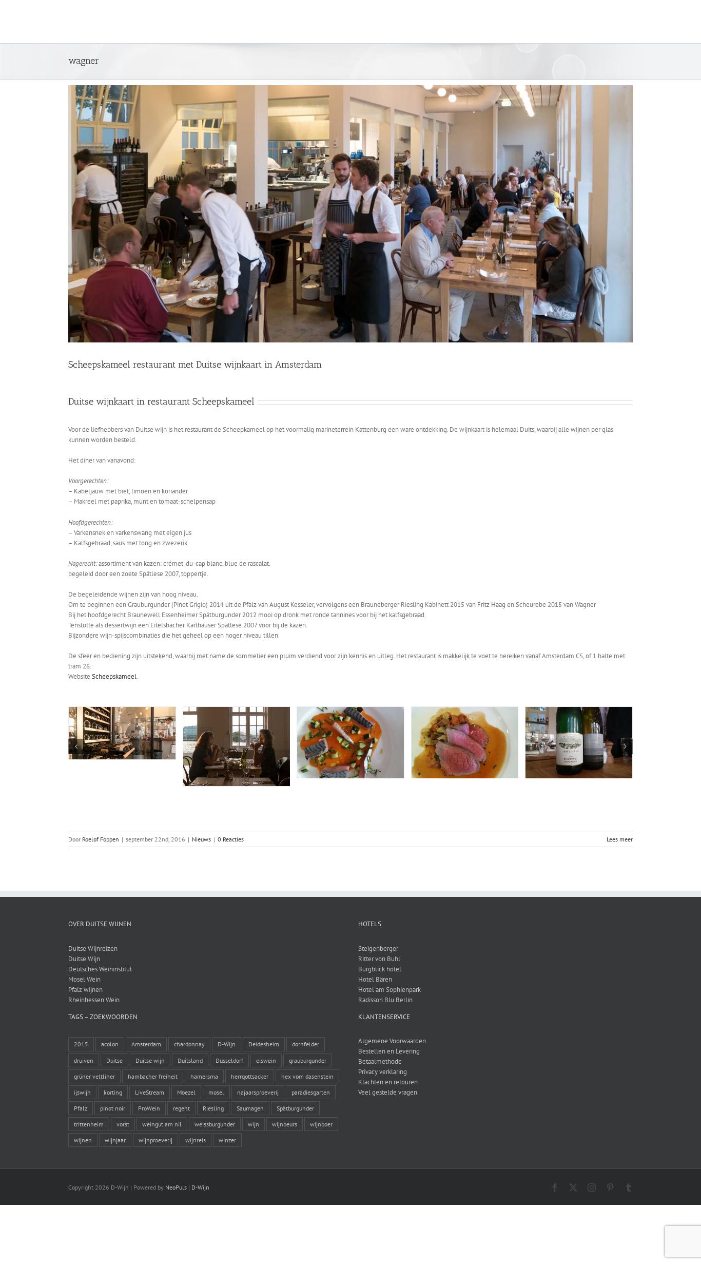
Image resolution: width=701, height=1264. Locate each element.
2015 (81, 1044)
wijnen (83, 1140)
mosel (216, 1092)
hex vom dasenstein (307, 1076)
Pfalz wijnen (85, 989)
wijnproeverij (155, 1140)
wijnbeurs (284, 1124)
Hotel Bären (375, 979)
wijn (253, 1124)
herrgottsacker (249, 1076)
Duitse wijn (150, 1060)
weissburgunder (214, 1124)
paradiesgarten (310, 1092)
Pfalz (80, 1108)
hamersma (204, 1076)
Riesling (213, 1108)
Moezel (186, 1092)
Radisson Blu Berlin (385, 999)
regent (181, 1108)
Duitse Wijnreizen (93, 948)
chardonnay (189, 1044)
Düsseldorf (229, 1060)
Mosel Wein (84, 979)
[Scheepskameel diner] (465, 711)
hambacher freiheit (153, 1076)
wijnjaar (115, 1140)
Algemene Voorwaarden (392, 1041)
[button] (616, 21)
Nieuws (201, 839)
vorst (122, 1124)
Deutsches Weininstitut (100, 969)
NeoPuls (176, 1187)
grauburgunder (307, 1060)
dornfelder (305, 1044)
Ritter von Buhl (379, 958)
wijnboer (321, 1124)
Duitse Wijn (84, 958)
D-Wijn (227, 1044)
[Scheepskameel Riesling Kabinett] (578, 711)
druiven (83, 1060)
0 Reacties (231, 839)
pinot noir (112, 1108)
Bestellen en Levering (389, 1051)
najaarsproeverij (258, 1092)
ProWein (149, 1108)
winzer (227, 1140)
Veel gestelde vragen (387, 1092)
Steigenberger (378, 948)
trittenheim (89, 1124)
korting (113, 1092)
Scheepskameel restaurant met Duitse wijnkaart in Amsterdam (195, 364)
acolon (110, 1044)
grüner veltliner (94, 1076)
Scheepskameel (114, 676)
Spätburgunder (295, 1108)
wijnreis (195, 1140)
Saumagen (250, 1108)
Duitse (114, 1060)
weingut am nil (162, 1124)
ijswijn (82, 1092)
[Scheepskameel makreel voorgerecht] (350, 711)
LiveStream (149, 1092)
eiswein (266, 1060)
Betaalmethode (380, 1061)
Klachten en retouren (388, 1082)
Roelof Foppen (100, 839)
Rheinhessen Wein (94, 999)
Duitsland (190, 1060)
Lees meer (620, 839)
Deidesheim (263, 1044)
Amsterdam (146, 1044)
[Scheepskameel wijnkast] (122, 711)
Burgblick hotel (379, 969)
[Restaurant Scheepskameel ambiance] (236, 711)
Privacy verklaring (382, 1071)
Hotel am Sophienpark (389, 989)
